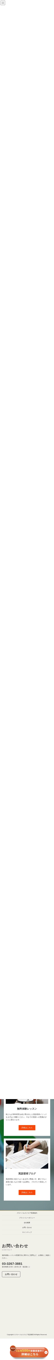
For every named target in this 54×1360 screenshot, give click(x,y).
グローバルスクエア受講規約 (27, 1213)
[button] (27, 1127)
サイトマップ (27, 1232)
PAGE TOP (50, 1316)
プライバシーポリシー (27, 1218)
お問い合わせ (27, 1227)
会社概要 (27, 1223)
